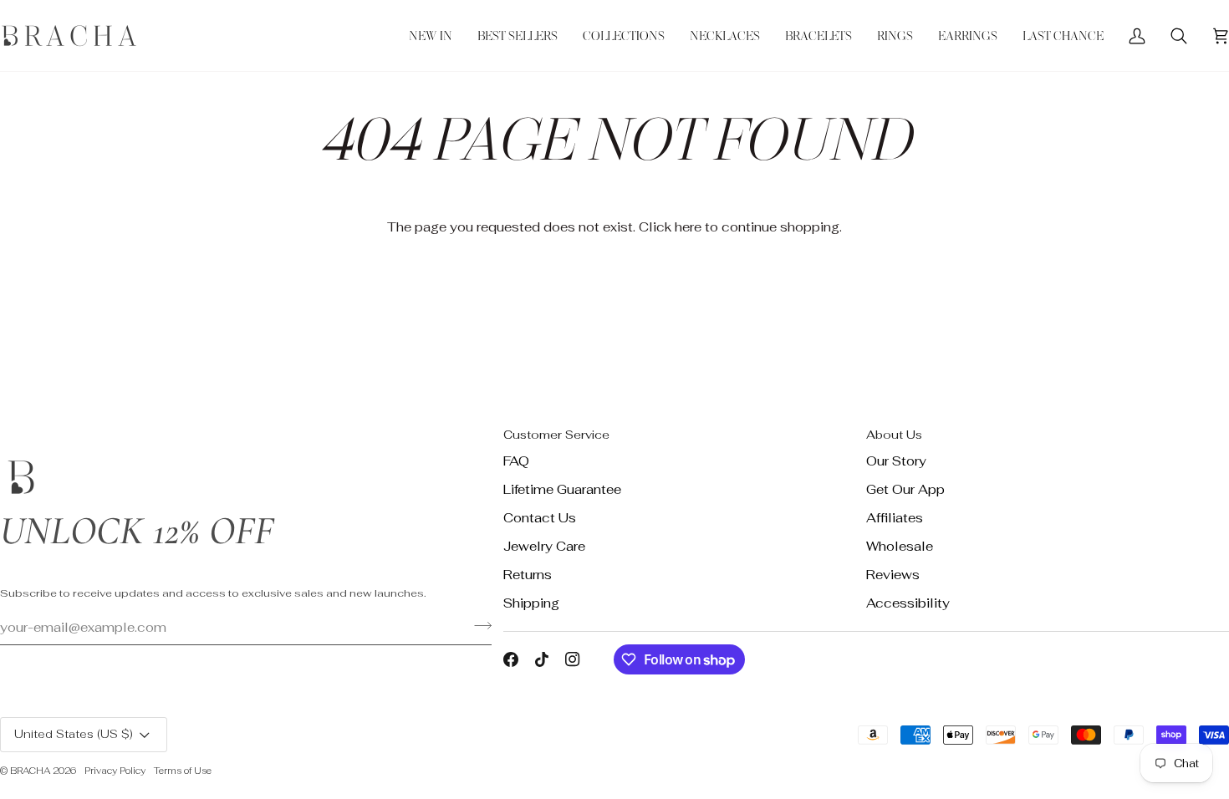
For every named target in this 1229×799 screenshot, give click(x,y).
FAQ (516, 461)
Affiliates (894, 518)
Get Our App (905, 489)
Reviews (893, 575)
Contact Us (539, 518)
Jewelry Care (544, 546)
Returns (527, 575)
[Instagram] (572, 659)
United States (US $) (73, 733)
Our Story (896, 461)
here (688, 227)
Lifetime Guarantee (562, 489)
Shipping (531, 603)
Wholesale (899, 546)
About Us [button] (894, 434)
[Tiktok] (541, 659)
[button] (623, 35)
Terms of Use (183, 770)
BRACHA (30, 770)
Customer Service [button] (556, 434)
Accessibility (908, 603)
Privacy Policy (114, 770)
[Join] (478, 625)
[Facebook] (510, 659)
